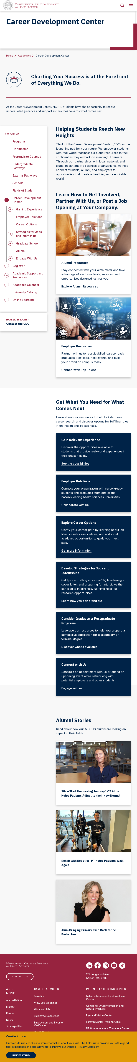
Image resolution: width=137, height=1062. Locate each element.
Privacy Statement (88, 1046)
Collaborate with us (75, 505)
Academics (24, 55)
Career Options (26, 224)
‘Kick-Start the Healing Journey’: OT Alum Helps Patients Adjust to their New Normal (90, 793)
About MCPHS (10, 991)
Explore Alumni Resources (79, 286)
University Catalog (24, 292)
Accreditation (14, 1000)
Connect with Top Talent (78, 370)
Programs (19, 141)
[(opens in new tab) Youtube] (114, 965)
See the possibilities (75, 463)
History (10, 1006)
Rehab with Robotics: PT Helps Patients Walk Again (92, 863)
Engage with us (72, 688)
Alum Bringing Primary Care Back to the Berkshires (88, 932)
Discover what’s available (79, 647)
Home (9, 55)
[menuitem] (122, 5)
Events (10, 1013)
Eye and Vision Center (99, 1015)
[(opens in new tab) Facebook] (97, 965)
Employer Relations (29, 217)
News (9, 1020)
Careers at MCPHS (46, 988)
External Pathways (24, 175)
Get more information (76, 550)
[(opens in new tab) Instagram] (106, 965)
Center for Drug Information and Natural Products (105, 1007)
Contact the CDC (17, 323)
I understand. (21, 1055)
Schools (17, 183)
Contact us (20, 976)
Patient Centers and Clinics (106, 988)
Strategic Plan (14, 1026)
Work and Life (42, 1009)
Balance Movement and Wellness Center (105, 998)
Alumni (20, 251)
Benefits (39, 996)
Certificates (20, 149)
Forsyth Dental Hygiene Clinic (103, 1021)
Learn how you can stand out (81, 601)
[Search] (122, 5)
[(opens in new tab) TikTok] (122, 965)
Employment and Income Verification (48, 1024)
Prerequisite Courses (26, 156)
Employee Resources (46, 1015)
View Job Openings (45, 1002)
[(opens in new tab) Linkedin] (89, 965)
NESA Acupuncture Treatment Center (108, 1028)
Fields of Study (22, 190)
